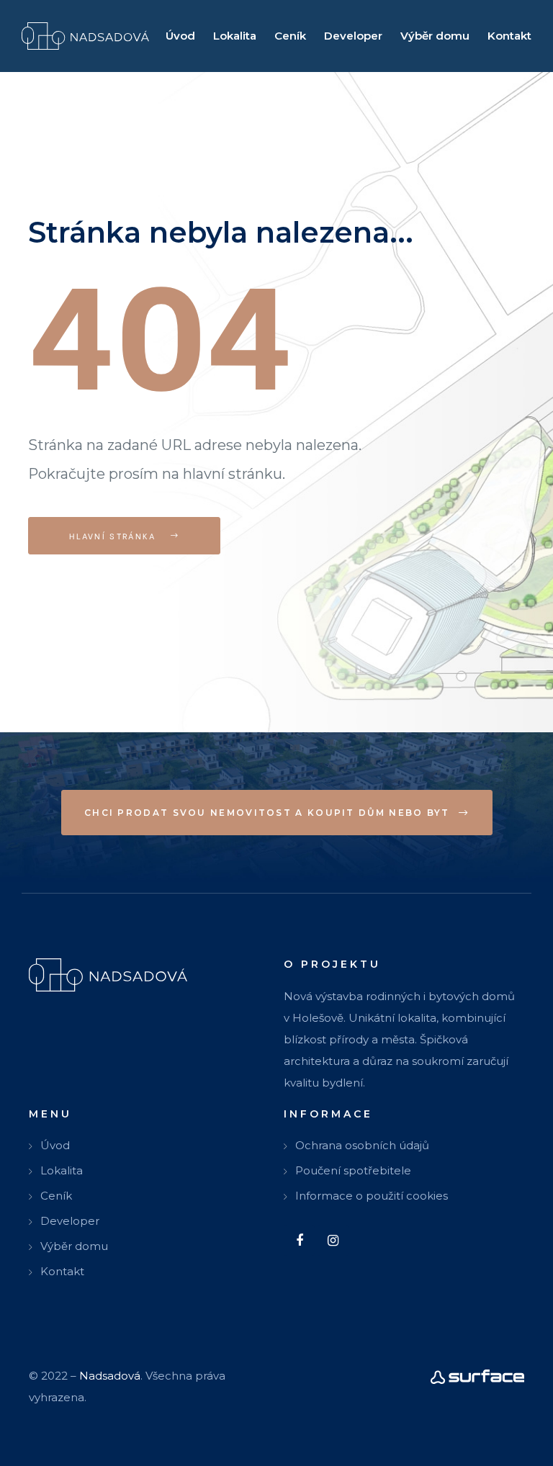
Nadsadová (109, 1375)
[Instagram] (333, 1240)
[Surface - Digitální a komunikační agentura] (477, 1376)
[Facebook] (299, 1240)
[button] (277, 812)
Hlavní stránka (114, 535)
